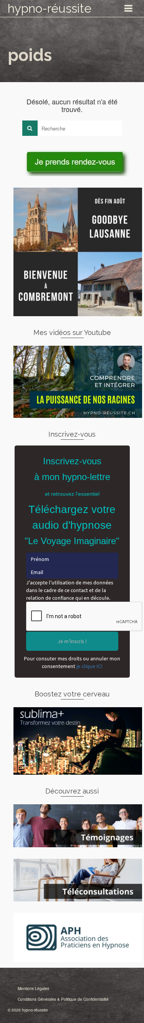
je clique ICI (89, 666)
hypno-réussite (49, 8)
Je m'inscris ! (72, 641)
